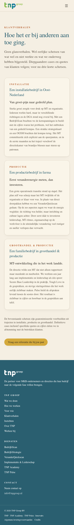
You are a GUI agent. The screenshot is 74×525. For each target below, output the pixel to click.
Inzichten (9, 421)
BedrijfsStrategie (12, 452)
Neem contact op (12, 488)
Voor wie (9, 410)
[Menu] (66, 6)
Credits (37, 519)
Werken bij (9, 431)
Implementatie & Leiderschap (19, 462)
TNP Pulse (9, 472)
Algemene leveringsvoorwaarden (18, 519)
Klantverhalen (11, 415)
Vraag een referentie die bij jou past (26, 342)
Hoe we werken (12, 405)
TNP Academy (11, 467)
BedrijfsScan (10, 447)
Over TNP (9, 426)
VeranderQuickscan (14, 457)
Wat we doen (10, 400)
